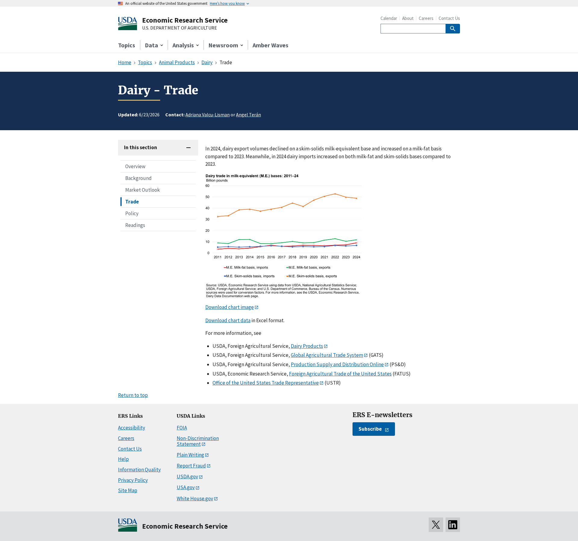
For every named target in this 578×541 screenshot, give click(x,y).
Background (138, 178)
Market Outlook (142, 190)
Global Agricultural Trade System (327, 355)
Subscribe (370, 429)
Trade (132, 201)
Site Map (127, 490)
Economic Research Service (185, 20)
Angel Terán (248, 115)
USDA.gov (187, 476)
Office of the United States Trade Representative (266, 382)
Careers (426, 18)
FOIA (182, 427)
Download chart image (229, 307)
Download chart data (227, 320)
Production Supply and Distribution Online (337, 364)
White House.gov (195, 498)
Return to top (133, 395)
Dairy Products (307, 346)
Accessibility (131, 427)
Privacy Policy (133, 480)
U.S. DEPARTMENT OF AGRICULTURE (179, 28)
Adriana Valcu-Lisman (207, 115)
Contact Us (449, 18)
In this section (140, 147)
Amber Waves (270, 45)
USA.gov (186, 487)
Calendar (389, 18)
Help (123, 459)
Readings (135, 225)
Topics (126, 45)
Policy (131, 213)
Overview (135, 166)
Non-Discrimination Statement (198, 441)
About (408, 18)
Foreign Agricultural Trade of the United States (340, 373)
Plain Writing (190, 454)
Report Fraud (191, 465)
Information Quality (139, 469)
